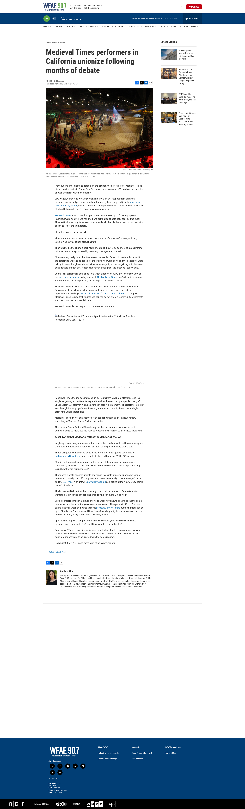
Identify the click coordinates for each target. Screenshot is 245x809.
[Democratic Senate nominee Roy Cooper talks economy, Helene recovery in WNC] (169, 117)
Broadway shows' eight (108, 507)
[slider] (58, 18)
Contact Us (136, 747)
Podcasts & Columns (112, 27)
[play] (47, 18)
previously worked (96, 482)
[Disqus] (122, 638)
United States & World (55, 42)
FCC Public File (137, 759)
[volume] (54, 18)
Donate (195, 6)
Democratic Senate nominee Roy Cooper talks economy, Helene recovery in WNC (187, 119)
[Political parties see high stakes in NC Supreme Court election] (169, 54)
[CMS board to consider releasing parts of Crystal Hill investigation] (169, 98)
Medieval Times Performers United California (104, 293)
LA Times (68, 482)
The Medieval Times (107, 277)
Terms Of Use (170, 753)
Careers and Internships (107, 759)
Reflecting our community (108, 753)
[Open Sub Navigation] (51, 27)
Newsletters (191, 27)
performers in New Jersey (68, 456)
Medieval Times (63, 215)
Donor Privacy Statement (142, 753)
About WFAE (103, 747)
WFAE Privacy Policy (173, 747)
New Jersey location (69, 277)
